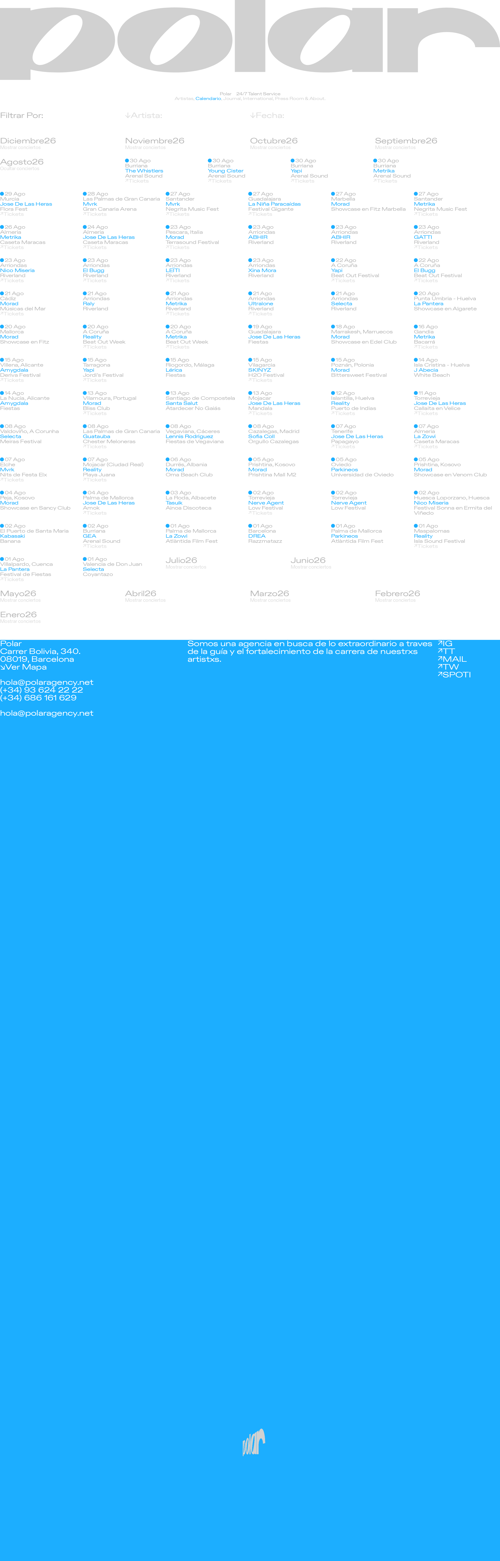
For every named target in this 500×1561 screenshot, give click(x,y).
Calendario (208, 99)
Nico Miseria (17, 270)
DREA (256, 536)
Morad (340, 204)
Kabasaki (12, 536)
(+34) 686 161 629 (38, 698)
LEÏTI (173, 270)
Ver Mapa (26, 667)
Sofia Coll (261, 436)
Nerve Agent (266, 503)
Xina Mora (262, 270)
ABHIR (257, 237)
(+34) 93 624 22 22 (41, 690)
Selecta (341, 303)
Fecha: (270, 116)
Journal (232, 99)
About (316, 99)
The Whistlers (144, 171)
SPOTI (457, 675)
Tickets (138, 181)
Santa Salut (182, 403)
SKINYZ (259, 370)
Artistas (184, 99)
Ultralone (260, 303)
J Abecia (426, 370)
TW (451, 667)
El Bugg (93, 270)
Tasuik (174, 503)
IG (447, 644)
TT (449, 651)
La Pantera (429, 303)
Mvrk (90, 204)
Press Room (289, 99)
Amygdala (14, 370)
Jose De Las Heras (26, 204)
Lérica (174, 370)
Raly (89, 303)
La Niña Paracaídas (274, 204)
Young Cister (225, 171)
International (258, 99)
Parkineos (344, 469)
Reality (92, 337)
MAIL (455, 659)
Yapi (296, 171)
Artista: (146, 116)
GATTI (423, 237)
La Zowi (425, 436)
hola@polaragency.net (46, 682)
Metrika (383, 171)
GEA (89, 536)
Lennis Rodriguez (189, 436)
